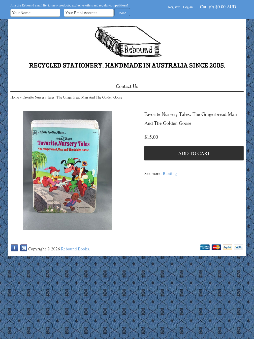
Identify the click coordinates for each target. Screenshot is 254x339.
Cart (218, 6)
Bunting (170, 173)
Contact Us (127, 86)
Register (174, 6)
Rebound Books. (75, 249)
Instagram (23, 247)
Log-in (188, 6)
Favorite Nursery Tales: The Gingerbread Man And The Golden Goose (72, 97)
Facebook (14, 247)
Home (14, 97)
